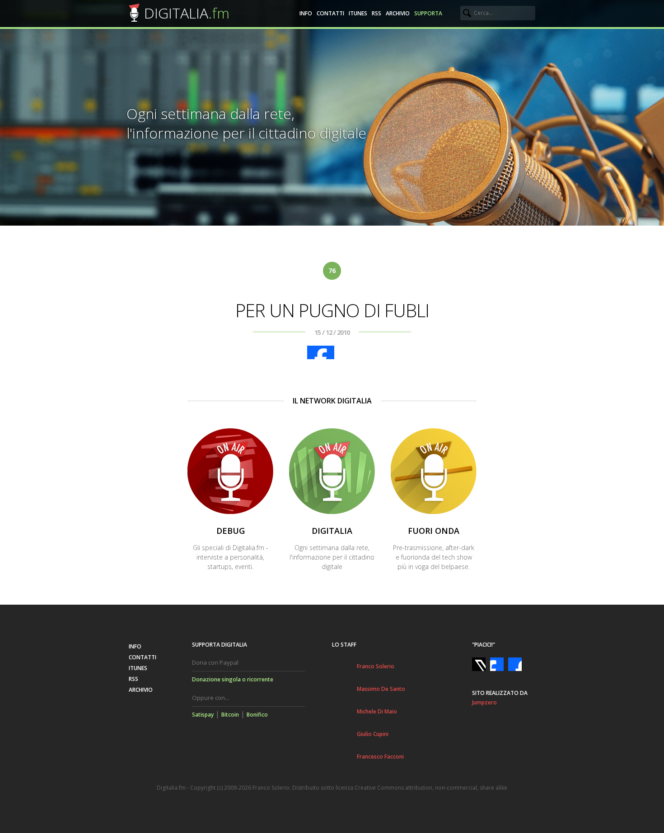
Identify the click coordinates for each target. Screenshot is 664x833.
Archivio (398, 13)
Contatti (330, 13)
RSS (376, 13)
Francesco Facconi (380, 756)
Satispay (203, 714)
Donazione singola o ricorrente (232, 679)
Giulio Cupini (372, 734)
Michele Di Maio (377, 711)
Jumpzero (484, 702)
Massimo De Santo (381, 689)
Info (305, 13)
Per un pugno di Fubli (332, 310)
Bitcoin (230, 714)
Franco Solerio (375, 666)
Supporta (428, 13)
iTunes (358, 13)
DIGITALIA (186, 13)
